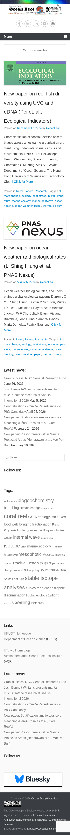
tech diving (45, 588)
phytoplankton (12, 570)
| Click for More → (24, 181)
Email (53, 23)
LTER (23, 546)
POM (24, 570)
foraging (25, 524)
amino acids (10, 501)
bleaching (11, 508)
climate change (30, 508)
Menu (8, 36)
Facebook (19, 23)
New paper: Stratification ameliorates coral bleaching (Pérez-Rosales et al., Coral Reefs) (33, 423)
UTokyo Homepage (17, 650)
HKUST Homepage (17, 633)
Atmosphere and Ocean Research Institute (33, 656)
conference (47, 508)
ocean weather (24, 205)
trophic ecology (36, 595)
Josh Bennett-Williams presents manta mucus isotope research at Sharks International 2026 (30, 395)
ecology (26, 195)
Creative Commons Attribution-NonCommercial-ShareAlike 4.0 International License (35, 820)
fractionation (41, 524)
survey (31, 588)
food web (11, 524)
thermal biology (52, 205)
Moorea (48, 555)
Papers (28, 190)
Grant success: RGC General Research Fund (35, 378)
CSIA (32, 517)
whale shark (37, 603)
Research (41, 190)
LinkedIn (36, 23)
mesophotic (30, 554)
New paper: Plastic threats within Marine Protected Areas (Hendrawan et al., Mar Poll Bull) (34, 440)
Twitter (27, 23)
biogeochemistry (36, 500)
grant (30, 530)
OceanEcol (53, 127)
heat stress (39, 195)
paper (37, 205)
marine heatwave (42, 200)
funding (21, 530)
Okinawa (8, 563)
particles (58, 563)
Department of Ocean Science (24, 639)
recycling (34, 570)
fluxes (61, 517)
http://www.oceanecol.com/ (41, 828)
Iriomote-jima (47, 538)
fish (53, 517)
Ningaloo (60, 554)
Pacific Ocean (26, 563)
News (19, 190)
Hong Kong (49, 530)
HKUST (38, 530)
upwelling (21, 602)
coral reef (15, 516)
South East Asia (14, 579)
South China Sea (52, 570)
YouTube (44, 23)
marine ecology (21, 200)
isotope (12, 546)
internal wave (26, 537)
